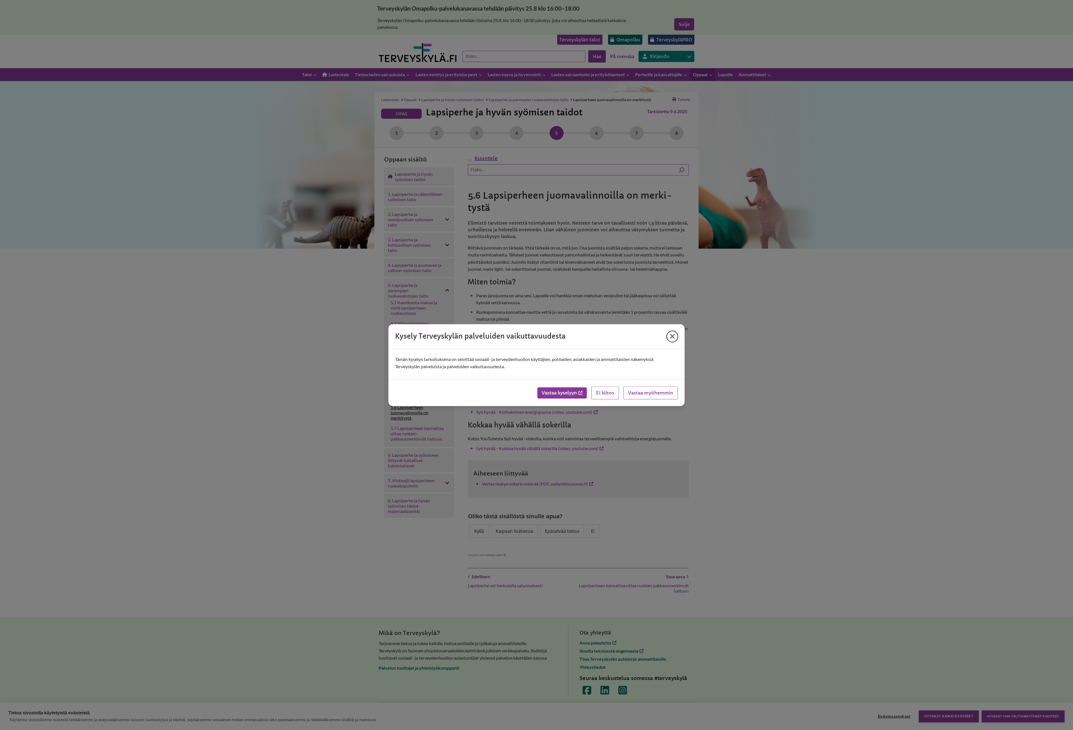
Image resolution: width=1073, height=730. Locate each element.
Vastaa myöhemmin (650, 393)
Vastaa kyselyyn (559, 393)
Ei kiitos (605, 393)
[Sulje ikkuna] (672, 336)
